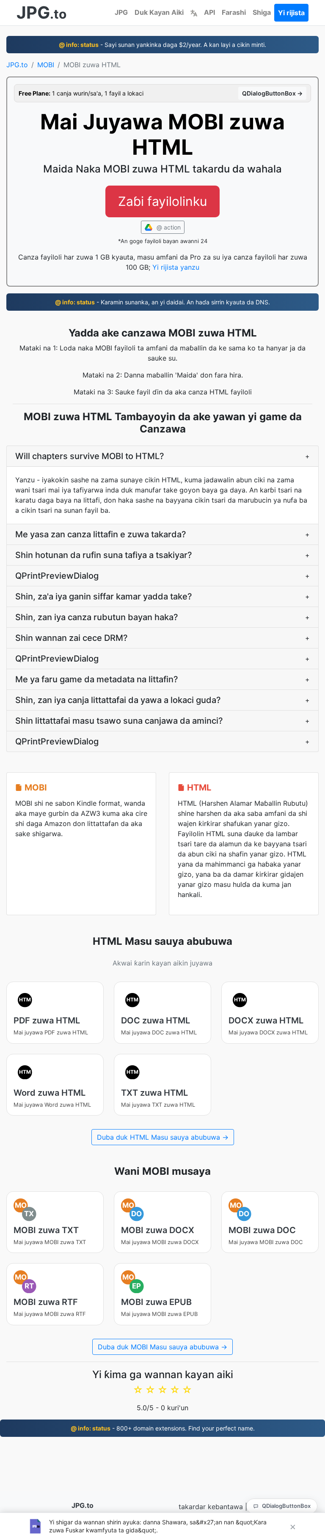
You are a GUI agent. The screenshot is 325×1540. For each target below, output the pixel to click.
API (209, 12)
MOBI (45, 64)
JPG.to (17, 64)
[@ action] (194, 12)
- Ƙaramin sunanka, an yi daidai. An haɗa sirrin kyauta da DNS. (162, 302)
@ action (168, 227)
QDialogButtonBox (286, 1505)
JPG (121, 12)
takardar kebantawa (211, 1506)
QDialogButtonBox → (272, 93)
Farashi (234, 12)
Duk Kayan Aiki (159, 12)
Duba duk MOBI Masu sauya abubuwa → (162, 1347)
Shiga (262, 12)
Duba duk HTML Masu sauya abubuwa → (163, 1137)
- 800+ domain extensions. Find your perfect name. (163, 1428)
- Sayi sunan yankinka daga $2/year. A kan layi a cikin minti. (162, 44)
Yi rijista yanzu (175, 267)
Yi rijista (291, 12)
